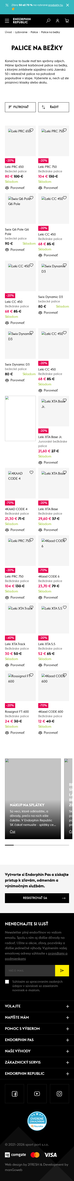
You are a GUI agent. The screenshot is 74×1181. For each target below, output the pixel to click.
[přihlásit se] (57, 20)
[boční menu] (7, 21)
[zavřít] (67, 5)
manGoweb (13, 1170)
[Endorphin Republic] (22, 20)
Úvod (8, 32)
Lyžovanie (21, 32)
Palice (34, 32)
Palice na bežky (50, 32)
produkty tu (55, 5)
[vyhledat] (48, 20)
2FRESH (33, 1164)
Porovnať (17, 188)
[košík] (67, 20)
